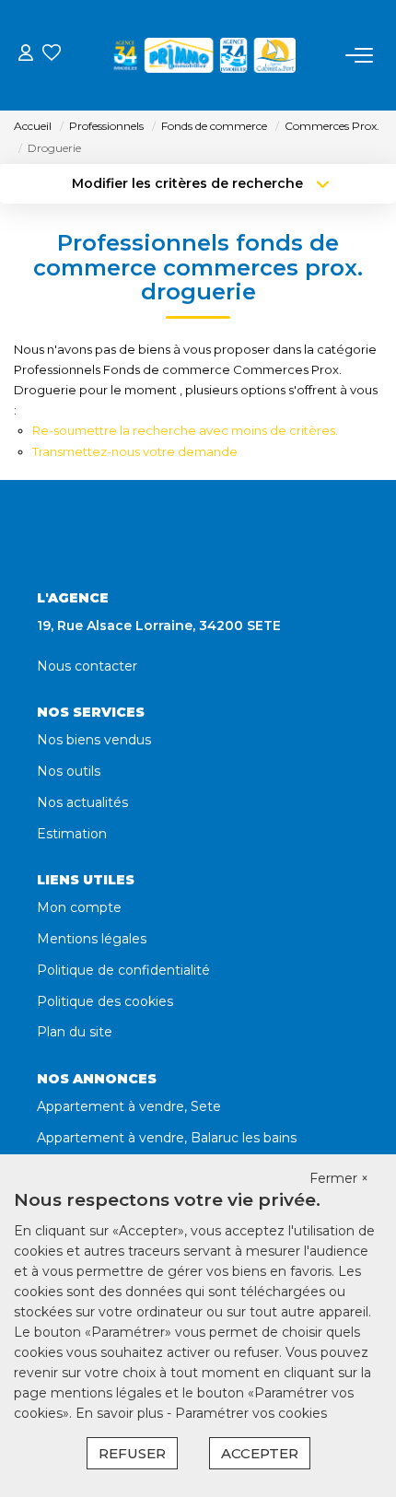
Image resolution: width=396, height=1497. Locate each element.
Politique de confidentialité (123, 970)
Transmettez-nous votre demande (135, 451)
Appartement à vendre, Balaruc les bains (167, 1137)
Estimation (72, 833)
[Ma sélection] (51, 54)
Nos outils (68, 771)
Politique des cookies (105, 1001)
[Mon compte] (25, 54)
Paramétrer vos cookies (251, 1413)
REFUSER (132, 1453)
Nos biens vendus (94, 739)
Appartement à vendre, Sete (129, 1106)
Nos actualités (82, 802)
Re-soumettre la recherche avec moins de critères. (185, 430)
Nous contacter (87, 666)
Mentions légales (91, 938)
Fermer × (338, 1178)
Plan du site (74, 1031)
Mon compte (79, 907)
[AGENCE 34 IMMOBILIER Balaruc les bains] (203, 55)
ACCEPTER (259, 1453)
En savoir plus (121, 1413)
